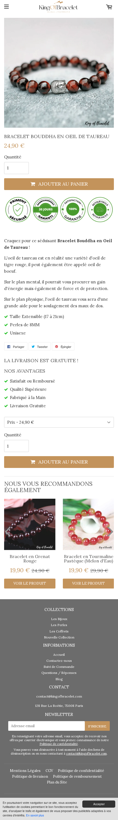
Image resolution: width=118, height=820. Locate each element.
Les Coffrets (59, 631)
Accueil (59, 654)
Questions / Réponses (59, 673)
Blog (59, 679)
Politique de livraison (30, 776)
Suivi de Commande (59, 667)
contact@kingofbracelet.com (59, 696)
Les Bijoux (59, 619)
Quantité (12, 157)
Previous (8, 71)
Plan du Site (57, 782)
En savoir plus (35, 815)
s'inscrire (97, 726)
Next (110, 71)
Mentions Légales (25, 770)
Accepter (99, 804)
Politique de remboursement (77, 776)
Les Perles (59, 625)
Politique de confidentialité (59, 744)
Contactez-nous (59, 661)
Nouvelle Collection (59, 637)
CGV (49, 770)
